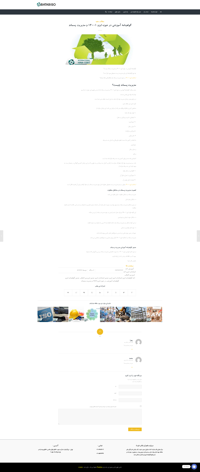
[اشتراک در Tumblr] (92, 292)
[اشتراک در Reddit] (76, 292)
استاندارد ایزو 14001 (131, 78)
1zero (81, 467)
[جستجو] (105, 12)
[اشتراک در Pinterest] (108, 292)
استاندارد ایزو (117, 278)
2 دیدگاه (91, 270)
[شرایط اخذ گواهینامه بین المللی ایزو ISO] (45, 314)
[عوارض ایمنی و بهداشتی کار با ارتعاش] (60, 314)
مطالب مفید (100, 21)
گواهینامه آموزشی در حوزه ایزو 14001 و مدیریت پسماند (100, 25)
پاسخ (132, 349)
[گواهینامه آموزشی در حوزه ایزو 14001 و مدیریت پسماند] (100, 49)
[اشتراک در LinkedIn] (100, 292)
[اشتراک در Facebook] (132, 292)
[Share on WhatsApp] (116, 292)
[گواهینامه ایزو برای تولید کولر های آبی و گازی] (107, 314)
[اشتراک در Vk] (84, 292)
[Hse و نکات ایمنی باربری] (76, 314)
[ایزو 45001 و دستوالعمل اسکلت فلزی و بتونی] (139, 314)
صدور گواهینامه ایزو (72, 278)
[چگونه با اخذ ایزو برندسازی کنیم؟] (154, 314)
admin (79, 270)
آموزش (131, 269)
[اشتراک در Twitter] (124, 292)
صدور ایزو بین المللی (87, 278)
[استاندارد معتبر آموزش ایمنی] (123, 314)
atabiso (100, 467)
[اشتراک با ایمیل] (68, 292)
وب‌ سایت (114, 400)
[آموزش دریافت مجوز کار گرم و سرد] (92, 314)
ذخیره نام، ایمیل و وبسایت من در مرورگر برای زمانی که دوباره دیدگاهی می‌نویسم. (103, 406)
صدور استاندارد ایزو (102, 278)
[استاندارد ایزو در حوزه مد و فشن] (198, 236)
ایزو (110, 278)
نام (115, 386)
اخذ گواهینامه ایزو (129, 278)
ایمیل (115, 393)
